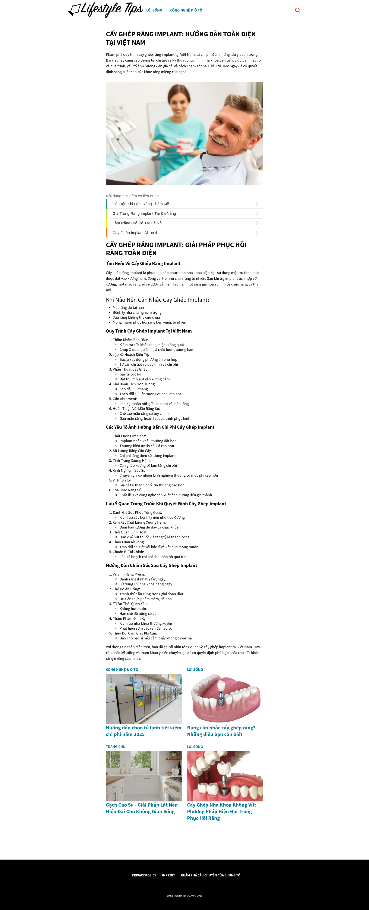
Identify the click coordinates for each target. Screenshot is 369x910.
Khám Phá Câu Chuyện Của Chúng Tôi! (212, 875)
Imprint (168, 875)
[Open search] (297, 10)
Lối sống (154, 10)
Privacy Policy (144, 875)
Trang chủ (116, 746)
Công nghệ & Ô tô (186, 10)
